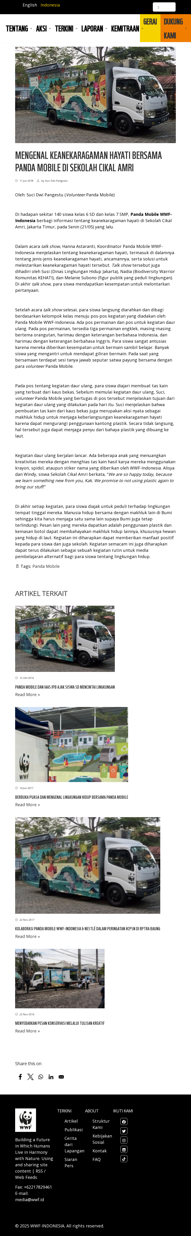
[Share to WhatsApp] (41, 1076)
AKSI (41, 28)
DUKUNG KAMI (173, 28)
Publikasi (74, 1129)
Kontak (99, 1151)
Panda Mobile (46, 566)
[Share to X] (30, 1076)
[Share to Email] (61, 1076)
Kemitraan (125, 28)
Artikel (72, 1121)
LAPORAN (92, 28)
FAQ (96, 1159)
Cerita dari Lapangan (74, 1144)
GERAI (150, 21)
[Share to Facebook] (20, 1076)
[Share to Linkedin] (51, 1076)
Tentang (17, 28)
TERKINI (64, 28)
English (30, 5)
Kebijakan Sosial (102, 1139)
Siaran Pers (71, 1162)
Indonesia (50, 5)
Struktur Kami (101, 1124)
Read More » (27, 694)
